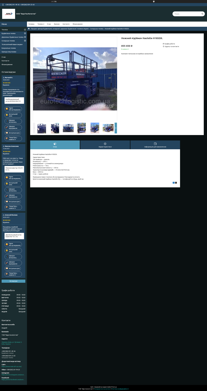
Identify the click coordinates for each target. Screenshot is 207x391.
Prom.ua (114, 387)
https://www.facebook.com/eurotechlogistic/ (13, 379)
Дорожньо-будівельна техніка (12, 37)
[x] (176, 183)
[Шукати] (202, 13)
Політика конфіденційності (120, 389)
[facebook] (174, 183)
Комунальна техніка (9, 48)
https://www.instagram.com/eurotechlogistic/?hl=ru (13, 375)
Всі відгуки (13, 281)
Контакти (66, 24)
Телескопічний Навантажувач (12, 44)
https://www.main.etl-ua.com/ (12, 366)
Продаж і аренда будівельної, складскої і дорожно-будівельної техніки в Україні (60, 29)
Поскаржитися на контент (102, 389)
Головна (31, 24)
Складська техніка (96, 29)
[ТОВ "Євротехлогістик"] (8, 14)
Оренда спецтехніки (9, 52)
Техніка (40, 24)
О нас (49, 24)
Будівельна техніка (8, 33)
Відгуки (57, 24)
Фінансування (77, 24)
